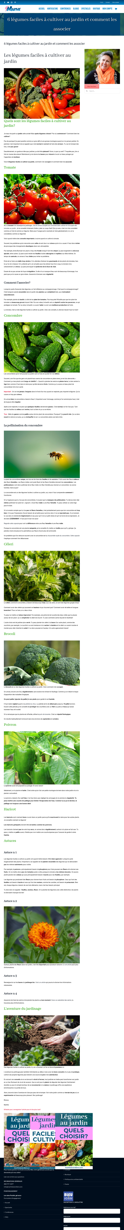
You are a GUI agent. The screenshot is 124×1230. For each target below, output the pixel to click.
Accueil (7, 1202)
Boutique (68, 1174)
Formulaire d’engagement (12, 1198)
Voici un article (40, 982)
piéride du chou (30, 704)
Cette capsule (75, 536)
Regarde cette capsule (11, 523)
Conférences (9, 1212)
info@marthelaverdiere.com (13, 1187)
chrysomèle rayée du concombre (58, 536)
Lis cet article (66, 965)
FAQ (6, 1217)
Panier (67, 1184)
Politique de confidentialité (74, 1179)
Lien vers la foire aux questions (14, 1177)
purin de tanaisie (44, 714)
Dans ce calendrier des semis (61, 1000)
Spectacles (8, 1207)
